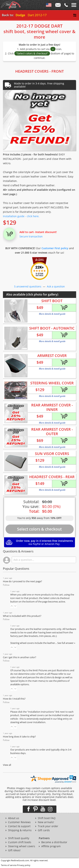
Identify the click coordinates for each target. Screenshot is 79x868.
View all (7, 764)
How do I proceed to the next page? (22, 581)
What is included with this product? (22, 616)
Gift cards (44, 830)
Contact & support (19, 826)
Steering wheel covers (21, 846)
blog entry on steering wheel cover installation (41, 720)
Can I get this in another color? (19, 657)
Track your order (48, 826)
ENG (48, 5)
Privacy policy (23, 865)
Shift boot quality (18, 838)
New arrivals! (46, 822)
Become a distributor (54, 842)
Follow (6, 584)
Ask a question (56, 286)
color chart (16, 677)
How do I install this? (14, 698)
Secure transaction (31, 236)
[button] (11, 606)
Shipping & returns (20, 830)
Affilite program (51, 846)
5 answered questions (27, 286)
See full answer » (66, 643)
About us (13, 818)
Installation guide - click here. (21, 216)
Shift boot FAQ (46, 818)
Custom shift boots (19, 842)
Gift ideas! (14, 850)
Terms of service (9, 865)
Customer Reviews (19, 822)
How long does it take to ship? (19, 736)
